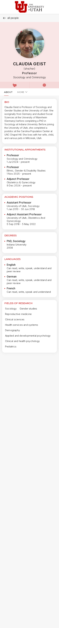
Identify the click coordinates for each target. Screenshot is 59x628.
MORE (20, 92)
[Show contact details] (15, 85)
